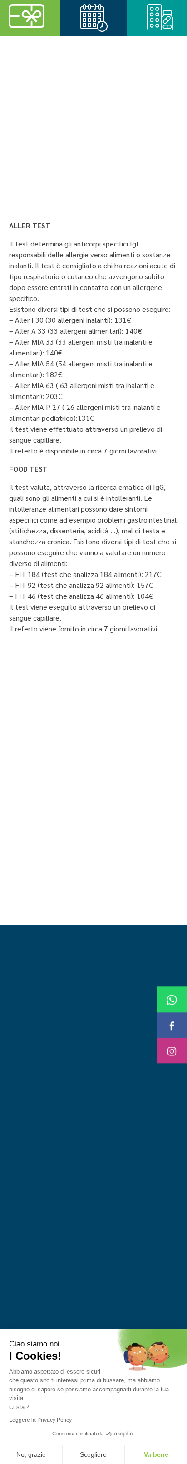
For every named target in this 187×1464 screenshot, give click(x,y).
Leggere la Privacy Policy (40, 1420)
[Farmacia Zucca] (69, 66)
